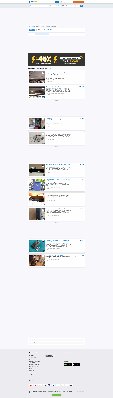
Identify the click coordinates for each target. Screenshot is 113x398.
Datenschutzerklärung (34, 364)
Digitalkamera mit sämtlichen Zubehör (55, 255)
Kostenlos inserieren (79, 1)
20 (48, 68)
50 (50, 68)
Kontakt (31, 368)
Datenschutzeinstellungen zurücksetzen (35, 362)
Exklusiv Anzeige (33, 380)
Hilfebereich (32, 355)
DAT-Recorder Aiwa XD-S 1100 (52, 194)
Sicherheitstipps (32, 357)
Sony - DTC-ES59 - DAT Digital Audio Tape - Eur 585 (57, 164)
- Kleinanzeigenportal (49, 356)
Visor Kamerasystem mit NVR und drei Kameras (57, 208)
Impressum (32, 372)
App (57, 1)
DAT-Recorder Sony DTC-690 (52, 86)
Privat (44, 30)
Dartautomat (48, 118)
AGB (30, 359)
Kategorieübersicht (33, 366)
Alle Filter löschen (53, 34)
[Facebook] (65, 356)
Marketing (31, 370)
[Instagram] (68, 356)
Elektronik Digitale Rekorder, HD (41, 34)
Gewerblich (49, 30)
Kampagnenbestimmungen (35, 374)
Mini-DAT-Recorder (49, 133)
